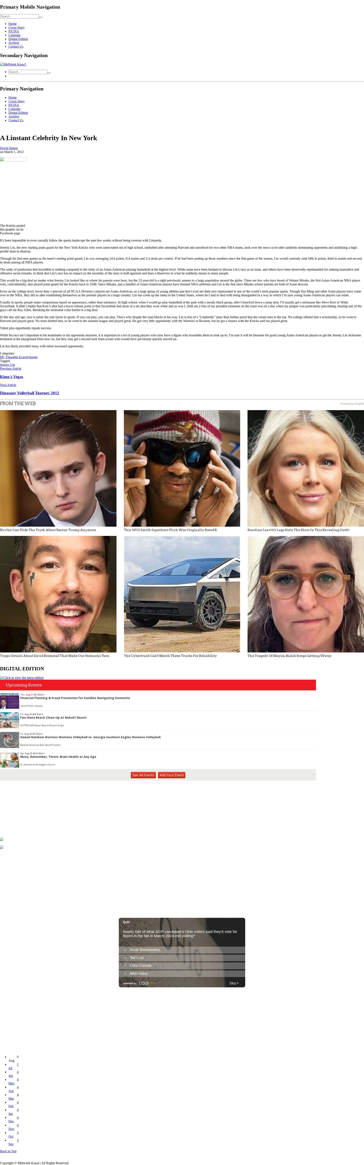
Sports (33, 357)
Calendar (14, 35)
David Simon (9, 148)
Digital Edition (18, 39)
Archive (13, 42)
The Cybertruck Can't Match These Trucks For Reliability (170, 656)
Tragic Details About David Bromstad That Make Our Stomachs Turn (54, 656)
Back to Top (8, 1151)
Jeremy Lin (7, 364)
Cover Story (16, 27)
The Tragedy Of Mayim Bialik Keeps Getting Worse (289, 656)
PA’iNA (13, 31)
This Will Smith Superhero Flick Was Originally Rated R (170, 530)
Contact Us (15, 46)
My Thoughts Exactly (14, 357)
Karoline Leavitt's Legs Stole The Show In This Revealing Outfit (298, 530)
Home (12, 24)
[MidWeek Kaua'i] (13, 64)
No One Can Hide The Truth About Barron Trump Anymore (48, 530)
